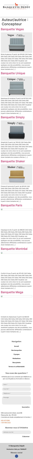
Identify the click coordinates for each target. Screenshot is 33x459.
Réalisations (17, 358)
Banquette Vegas (12, 29)
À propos (16, 354)
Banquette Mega (12, 292)
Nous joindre (16, 362)
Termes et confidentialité (17, 366)
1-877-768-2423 (6, 422)
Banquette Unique (13, 73)
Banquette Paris (11, 205)
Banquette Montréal (14, 248)
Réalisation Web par (16, 449)
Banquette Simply (13, 117)
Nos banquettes (16, 350)
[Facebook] (16, 456)
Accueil (16, 346)
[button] (16, 14)
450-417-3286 (5, 420)
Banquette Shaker (13, 161)
